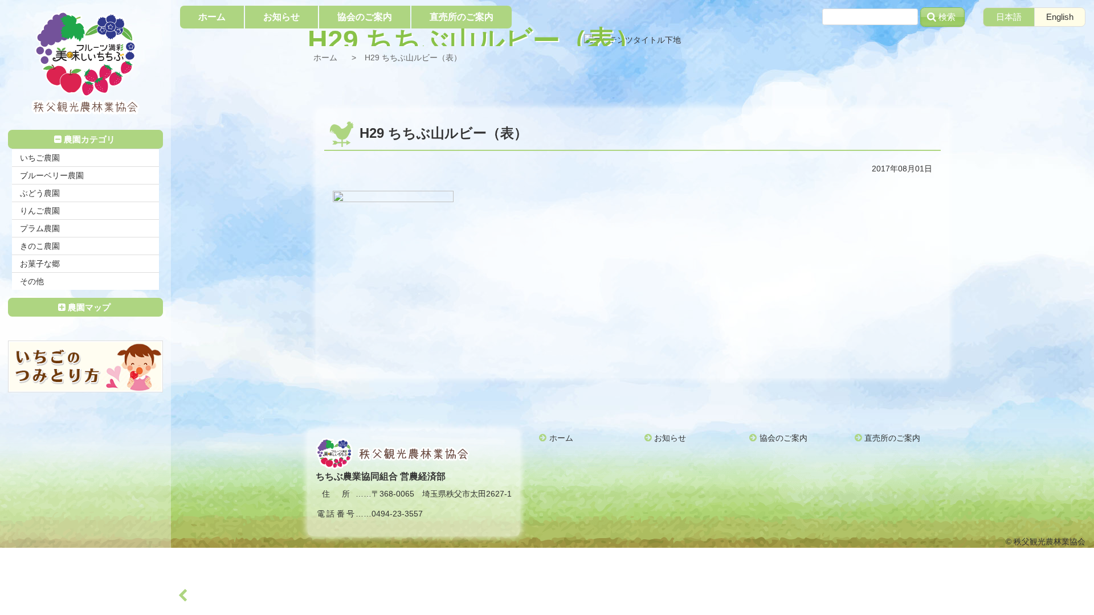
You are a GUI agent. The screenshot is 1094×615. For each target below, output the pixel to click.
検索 (947, 17)
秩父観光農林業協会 (85, 62)
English (1059, 17)
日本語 (1009, 17)
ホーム (325, 57)
